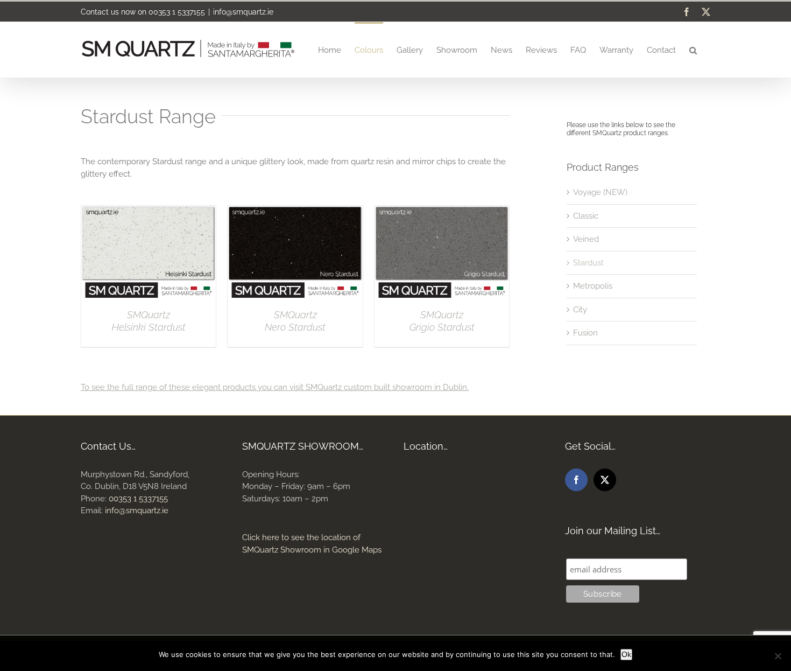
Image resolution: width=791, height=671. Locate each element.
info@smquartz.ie (243, 12)
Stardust (588, 263)
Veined (586, 239)
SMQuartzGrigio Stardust (442, 321)
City (580, 309)
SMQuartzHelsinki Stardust (149, 321)
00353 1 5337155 (177, 12)
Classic (585, 216)
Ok (626, 654)
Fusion (585, 333)
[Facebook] (576, 480)
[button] (693, 49)
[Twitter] (605, 480)
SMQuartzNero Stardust (295, 321)
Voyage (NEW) (600, 192)
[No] (777, 656)
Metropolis (592, 286)
